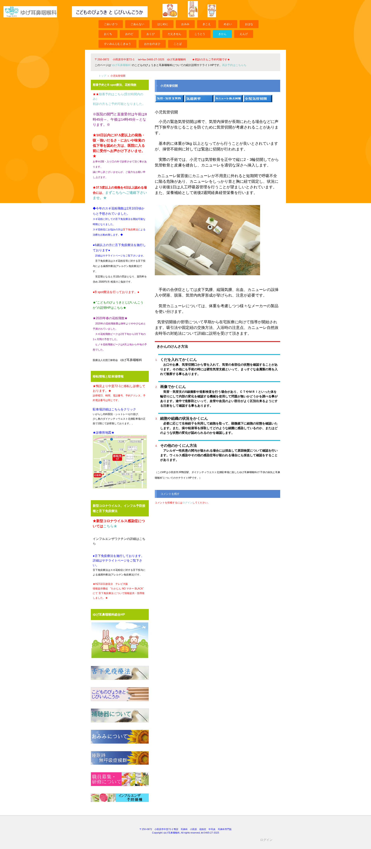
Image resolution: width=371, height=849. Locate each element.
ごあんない (137, 24)
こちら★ (110, 526)
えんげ (244, 33)
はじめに (162, 24)
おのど (129, 33)
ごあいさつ (110, 24)
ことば (178, 43)
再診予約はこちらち (234, 65)
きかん (222, 33)
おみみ (185, 24)
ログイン (187, 502)
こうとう (199, 33)
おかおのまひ (152, 43)
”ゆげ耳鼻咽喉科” (121, 65)
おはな (249, 24)
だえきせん (174, 33)
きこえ (207, 24)
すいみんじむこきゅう (117, 43)
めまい (228, 24)
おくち (108, 33)
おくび (150, 33)
